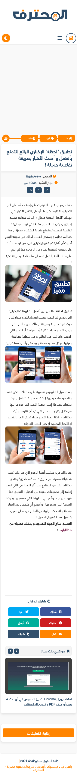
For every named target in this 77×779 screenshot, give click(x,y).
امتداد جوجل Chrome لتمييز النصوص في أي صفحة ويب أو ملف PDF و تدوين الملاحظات (39, 701)
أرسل (21, 622)
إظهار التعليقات (38, 733)
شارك (53, 611)
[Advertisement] (38, 86)
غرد (21, 611)
